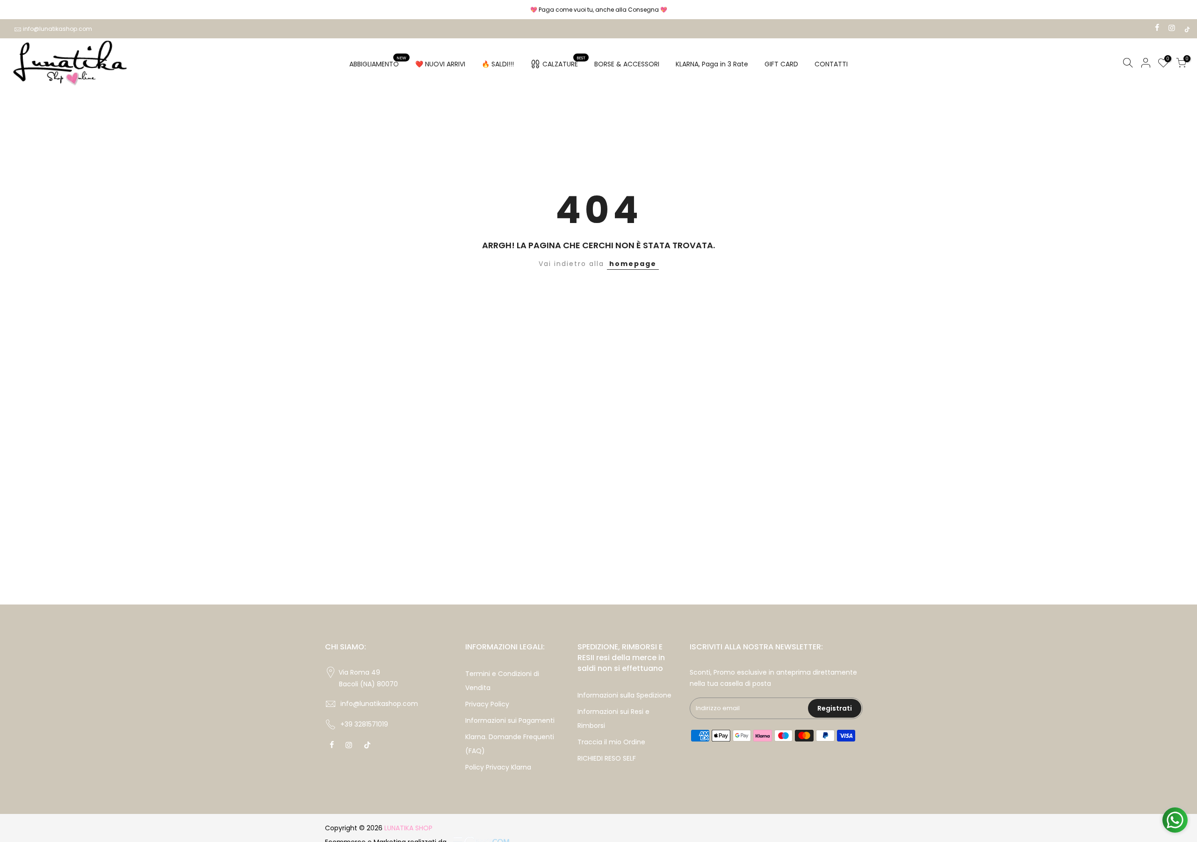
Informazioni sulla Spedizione (624, 695)
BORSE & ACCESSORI (626, 64)
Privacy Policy (487, 704)
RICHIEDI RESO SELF (606, 758)
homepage (632, 263)
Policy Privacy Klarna (498, 767)
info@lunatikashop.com (57, 29)
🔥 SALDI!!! (498, 64)
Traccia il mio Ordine (611, 742)
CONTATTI (831, 64)
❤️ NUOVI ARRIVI (440, 64)
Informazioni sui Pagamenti (510, 720)
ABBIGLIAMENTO (377, 62)
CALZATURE (563, 62)
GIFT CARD (781, 64)
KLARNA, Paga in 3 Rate (712, 64)
